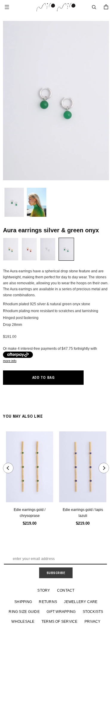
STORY (43, 590)
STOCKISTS (93, 612)
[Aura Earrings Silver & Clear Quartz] (48, 249)
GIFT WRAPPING (61, 612)
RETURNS (48, 602)
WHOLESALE (22, 621)
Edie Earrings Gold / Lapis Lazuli (83, 513)
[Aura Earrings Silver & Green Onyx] (66, 249)
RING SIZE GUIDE (24, 612)
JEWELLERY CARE (80, 602)
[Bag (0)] (106, 7)
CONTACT (66, 590)
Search (94, 7)
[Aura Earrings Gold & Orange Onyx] (29, 249)
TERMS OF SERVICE (60, 621)
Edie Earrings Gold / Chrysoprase (29, 513)
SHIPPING (23, 602)
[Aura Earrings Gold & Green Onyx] (11, 249)
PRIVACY (93, 621)
